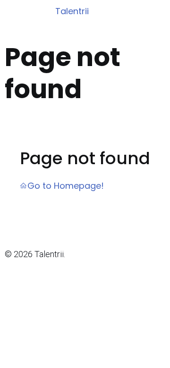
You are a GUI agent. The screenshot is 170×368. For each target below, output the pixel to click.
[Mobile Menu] (157, 12)
